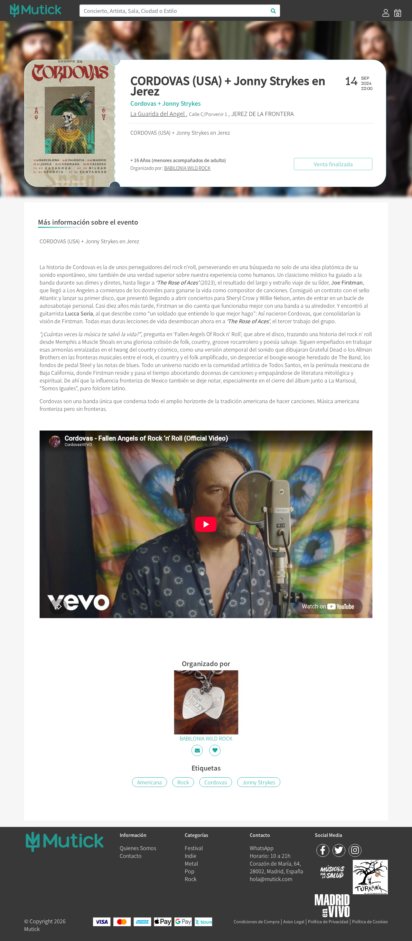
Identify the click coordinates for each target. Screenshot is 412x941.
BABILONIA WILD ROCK (187, 168)
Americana (149, 782)
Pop (189, 871)
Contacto (131, 855)
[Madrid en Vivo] (370, 876)
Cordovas (215, 782)
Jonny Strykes (258, 782)
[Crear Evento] (397, 13)
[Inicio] (40, 10)
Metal (191, 863)
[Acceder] (385, 13)
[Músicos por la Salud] (332, 872)
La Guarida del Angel (158, 113)
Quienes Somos (138, 848)
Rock (183, 782)
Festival (194, 848)
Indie (190, 855)
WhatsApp (262, 848)
